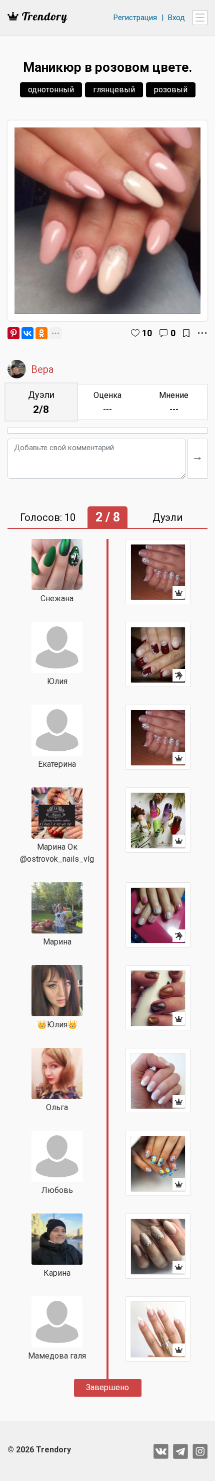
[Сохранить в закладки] (186, 333)
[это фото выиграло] (158, 571)
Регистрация (135, 17)
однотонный (51, 89)
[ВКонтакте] (28, 333)
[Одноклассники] (42, 333)
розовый (171, 89)
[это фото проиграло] (158, 654)
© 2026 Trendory (39, 1449)
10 (147, 333)
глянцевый (114, 89)
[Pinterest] (14, 333)
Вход (176, 17)
